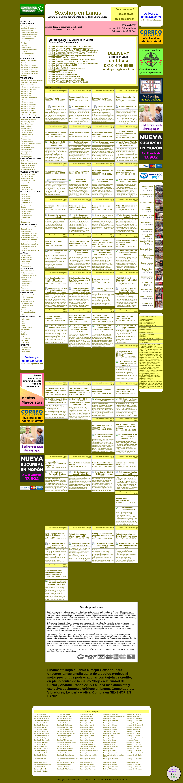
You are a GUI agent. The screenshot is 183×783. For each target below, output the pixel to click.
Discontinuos (25, 349)
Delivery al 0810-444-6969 (32, 359)
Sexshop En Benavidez (87, 725)
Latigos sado (25, 183)
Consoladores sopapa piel (29, 73)
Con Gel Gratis (26, 347)
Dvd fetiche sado (26, 203)
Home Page (49, 88)
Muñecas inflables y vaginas (30, 250)
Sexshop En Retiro (40, 767)
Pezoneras (24, 288)
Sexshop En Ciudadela (133, 733)
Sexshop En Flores (86, 742)
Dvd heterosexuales (27, 209)
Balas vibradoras (26, 229)
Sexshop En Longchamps (65, 755)
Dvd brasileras (26, 198)
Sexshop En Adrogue (87, 718)
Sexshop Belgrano (55, 46)
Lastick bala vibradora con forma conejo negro (126, 171)
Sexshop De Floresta (133, 716)
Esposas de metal (52, 98)
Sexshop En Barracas (110, 723)
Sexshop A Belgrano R (87, 744)
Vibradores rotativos (27, 110)
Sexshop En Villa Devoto (88, 769)
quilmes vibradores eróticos (89, 751)
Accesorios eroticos (27, 271)
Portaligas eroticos (27, 141)
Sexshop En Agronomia (134, 718)
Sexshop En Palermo (110, 762)
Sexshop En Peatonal (110, 764)
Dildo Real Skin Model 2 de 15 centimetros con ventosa (103, 464)
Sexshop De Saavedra (110, 714)
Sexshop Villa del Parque (57, 54)
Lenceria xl (24, 137)
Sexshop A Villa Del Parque (65, 733)
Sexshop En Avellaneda (134, 721)
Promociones (25, 352)
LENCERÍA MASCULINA (147, 325)
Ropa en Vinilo (25, 145)
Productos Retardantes (28, 312)
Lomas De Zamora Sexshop (135, 753)
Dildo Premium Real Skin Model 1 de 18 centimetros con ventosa (55, 535)
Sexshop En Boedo (109, 727)
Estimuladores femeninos (29, 240)
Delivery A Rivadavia (110, 769)
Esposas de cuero (27, 178)
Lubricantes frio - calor (28, 36)
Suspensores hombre (28, 169)
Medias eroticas (26, 139)
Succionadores (26, 231)
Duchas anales (26, 255)
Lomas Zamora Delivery (42, 753)
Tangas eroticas (26, 149)
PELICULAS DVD (145, 330)
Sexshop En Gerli (62, 744)
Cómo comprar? (124, 9)
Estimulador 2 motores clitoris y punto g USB (77, 535)
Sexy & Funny (25, 338)
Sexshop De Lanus (86, 714)
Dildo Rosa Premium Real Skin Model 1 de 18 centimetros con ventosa (55, 280)
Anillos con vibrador (27, 85)
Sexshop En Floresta (133, 742)
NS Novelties (25, 330)
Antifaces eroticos (27, 273)
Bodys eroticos (26, 126)
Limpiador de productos (28, 28)
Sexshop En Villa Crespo (65, 769)
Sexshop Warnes (54, 76)
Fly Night (24, 43)
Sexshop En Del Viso (110, 738)
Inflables (24, 308)
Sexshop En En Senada (41, 740)
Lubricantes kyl (26, 41)
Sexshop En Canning (41, 731)
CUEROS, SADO (145, 327)
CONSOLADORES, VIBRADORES (146, 320)
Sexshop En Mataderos (88, 759)
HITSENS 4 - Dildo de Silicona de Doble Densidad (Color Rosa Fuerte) (79, 317)
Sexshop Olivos (54, 73)
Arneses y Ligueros (27, 122)
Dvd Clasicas (25, 218)
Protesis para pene (27, 310)
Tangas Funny (26, 154)
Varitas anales (25, 264)
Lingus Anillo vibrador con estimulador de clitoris (79, 242)
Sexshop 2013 (108, 748)
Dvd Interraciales (26, 211)
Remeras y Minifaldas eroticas (31, 143)
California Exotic (26, 327)
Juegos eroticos (26, 281)
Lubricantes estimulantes (29, 34)
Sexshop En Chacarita (41, 733)
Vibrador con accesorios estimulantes (101, 391)
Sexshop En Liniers (40, 755)
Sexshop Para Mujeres (146, 283)
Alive (22, 321)
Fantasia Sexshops (40, 762)
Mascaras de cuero (27, 189)
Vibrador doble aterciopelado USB (123, 499)
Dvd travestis (25, 222)
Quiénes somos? (125, 19)
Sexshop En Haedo (63, 746)
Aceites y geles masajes (29, 26)
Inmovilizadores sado (28, 181)
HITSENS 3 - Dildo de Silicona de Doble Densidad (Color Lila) (126, 280)
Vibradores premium (27, 102)
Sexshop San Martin (56, 74)
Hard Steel (24, 340)
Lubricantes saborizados (29, 49)
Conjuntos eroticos (27, 130)
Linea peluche (25, 187)
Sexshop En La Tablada (64, 751)
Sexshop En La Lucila (87, 748)
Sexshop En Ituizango (110, 746)
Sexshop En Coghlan (87, 736)
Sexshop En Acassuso (41, 718)
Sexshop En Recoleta (133, 764)
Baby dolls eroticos (27, 124)
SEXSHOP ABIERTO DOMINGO (150, 338)
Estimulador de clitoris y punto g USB (125, 464)
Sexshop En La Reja (40, 751)
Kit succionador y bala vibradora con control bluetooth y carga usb (53, 572)
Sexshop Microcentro (56, 52)
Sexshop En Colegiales (41, 738)
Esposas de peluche (100, 98)
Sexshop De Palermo (64, 714)
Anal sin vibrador (26, 259)
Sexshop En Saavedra (87, 767)
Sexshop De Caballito (41, 723)
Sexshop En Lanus (86, 753)
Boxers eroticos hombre (29, 163)
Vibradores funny (26, 91)
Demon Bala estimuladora (79, 171)
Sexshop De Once (40, 714)
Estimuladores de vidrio (28, 235)
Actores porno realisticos (29, 60)
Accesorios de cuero (28, 174)
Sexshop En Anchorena (111, 721)
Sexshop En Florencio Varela (66, 742)
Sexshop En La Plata (133, 748)
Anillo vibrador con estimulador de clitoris (77, 207)
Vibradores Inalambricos (29, 97)
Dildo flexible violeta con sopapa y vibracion (125, 391)
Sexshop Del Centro (86, 716)
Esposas (24, 279)
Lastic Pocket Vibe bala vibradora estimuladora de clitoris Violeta (126, 134)
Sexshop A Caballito (109, 742)
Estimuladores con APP (28, 227)
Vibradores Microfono (28, 108)
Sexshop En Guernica (133, 744)
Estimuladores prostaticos (29, 244)
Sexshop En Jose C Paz (42, 748)
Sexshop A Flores (132, 740)
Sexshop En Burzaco (87, 729)
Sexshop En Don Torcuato (135, 738)
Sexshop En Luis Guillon (134, 755)
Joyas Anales (25, 261)
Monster (24, 76)
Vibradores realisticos (28, 106)
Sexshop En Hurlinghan (88, 746)
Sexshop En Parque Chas (42, 764)
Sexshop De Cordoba (87, 721)
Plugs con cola (26, 266)
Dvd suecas (25, 220)
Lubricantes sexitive (27, 54)
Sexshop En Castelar (133, 731)
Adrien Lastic (25, 319)
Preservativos (25, 283)
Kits (22, 314)
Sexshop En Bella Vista (64, 725)
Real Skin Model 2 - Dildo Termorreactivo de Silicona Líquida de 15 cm (55, 391)
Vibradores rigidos (27, 100)
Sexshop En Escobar (87, 740)
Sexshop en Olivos (86, 762)
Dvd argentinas (26, 196)
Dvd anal (24, 194)
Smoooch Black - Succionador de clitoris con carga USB (55, 464)
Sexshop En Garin (40, 744)
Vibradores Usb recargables (30, 115)
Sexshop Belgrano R (133, 729)
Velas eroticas (25, 286)
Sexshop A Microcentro (64, 740)
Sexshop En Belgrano (41, 725)
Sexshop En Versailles (110, 767)
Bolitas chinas (25, 299)
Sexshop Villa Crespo (56, 61)
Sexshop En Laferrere (133, 751)
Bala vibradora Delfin (53, 171)
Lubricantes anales (27, 30)
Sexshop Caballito (55, 56)
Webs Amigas (91, 712)
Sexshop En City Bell (87, 733)
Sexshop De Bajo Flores (65, 727)
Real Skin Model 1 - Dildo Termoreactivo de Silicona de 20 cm (126, 426)
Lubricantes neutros (27, 39)
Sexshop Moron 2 (146, 296)
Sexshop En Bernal (86, 727)
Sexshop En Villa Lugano (134, 769)
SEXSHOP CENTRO (146, 332)
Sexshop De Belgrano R (134, 723)
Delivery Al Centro (63, 767)
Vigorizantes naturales (28, 290)
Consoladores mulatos (28, 65)
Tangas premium (26, 152)
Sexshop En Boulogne (133, 727)
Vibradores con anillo (28, 295)
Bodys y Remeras (27, 161)
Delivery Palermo (132, 762)
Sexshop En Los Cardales (88, 755)
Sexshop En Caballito (110, 729)
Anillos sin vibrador (27, 297)
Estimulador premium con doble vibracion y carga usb (126, 535)
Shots (23, 336)
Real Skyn (24, 45)
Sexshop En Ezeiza (109, 740)
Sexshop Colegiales (56, 78)
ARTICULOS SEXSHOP (147, 317)
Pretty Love (25, 332)
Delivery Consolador (87, 764)
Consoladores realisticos (29, 69)
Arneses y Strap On (27, 301)
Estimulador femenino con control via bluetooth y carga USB (103, 535)
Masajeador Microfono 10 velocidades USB (102, 426)
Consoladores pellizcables (29, 67)
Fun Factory (25, 342)
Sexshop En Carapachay (65, 731)
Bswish (23, 325)
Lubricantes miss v (27, 47)
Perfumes (24, 51)
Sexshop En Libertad (110, 753)
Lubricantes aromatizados (29, 32)
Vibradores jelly (26, 93)
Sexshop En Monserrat (110, 759)
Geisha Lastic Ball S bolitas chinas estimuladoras (55, 134)
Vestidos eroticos (26, 156)
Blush (23, 323)
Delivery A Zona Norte (41, 769)
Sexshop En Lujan (40, 759)
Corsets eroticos (26, 132)
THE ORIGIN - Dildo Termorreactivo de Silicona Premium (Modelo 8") (102, 317)
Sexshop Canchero (40, 729)
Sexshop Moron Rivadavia (58, 69)
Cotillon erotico (26, 277)
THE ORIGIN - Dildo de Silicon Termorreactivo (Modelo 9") (124, 353)
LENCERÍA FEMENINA (147, 323)
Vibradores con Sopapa (28, 112)
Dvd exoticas (25, 200)
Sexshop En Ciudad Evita (111, 733)
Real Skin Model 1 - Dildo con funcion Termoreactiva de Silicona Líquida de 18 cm (79, 391)
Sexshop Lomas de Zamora (58, 63)
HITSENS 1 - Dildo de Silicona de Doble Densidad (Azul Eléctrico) (102, 242)
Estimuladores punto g (28, 246)
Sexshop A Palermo (86, 738)
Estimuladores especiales (29, 237)
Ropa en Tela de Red (28, 147)
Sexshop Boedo (54, 58)
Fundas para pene (27, 305)
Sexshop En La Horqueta (65, 748)
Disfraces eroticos (27, 134)
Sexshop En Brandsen (64, 729)
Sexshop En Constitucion (65, 738)
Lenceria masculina (27, 167)
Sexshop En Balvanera (64, 723)
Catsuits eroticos (26, 128)
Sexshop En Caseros (110, 731)
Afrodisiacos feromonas (29, 275)
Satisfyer (24, 334)
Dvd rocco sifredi (26, 215)
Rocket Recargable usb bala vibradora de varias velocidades (126, 242)
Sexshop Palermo (55, 48)
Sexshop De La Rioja (64, 716)
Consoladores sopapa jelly (29, 71)
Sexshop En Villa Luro (41, 771)
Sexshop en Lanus (78, 13)
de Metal (24, 248)
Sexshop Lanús (54, 71)
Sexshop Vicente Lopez (57, 80)
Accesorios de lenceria (28, 119)
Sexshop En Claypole (64, 736)
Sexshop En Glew (109, 744)
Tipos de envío (124, 14)
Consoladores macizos (28, 63)
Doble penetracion (27, 303)
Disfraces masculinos (28, 165)
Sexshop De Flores (109, 718)
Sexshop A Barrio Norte (134, 746)
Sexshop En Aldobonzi (41, 721)
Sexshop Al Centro (86, 731)
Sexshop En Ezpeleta (41, 742)
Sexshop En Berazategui (134, 725)
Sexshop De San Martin (134, 714)
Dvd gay (24, 207)
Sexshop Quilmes (55, 65)
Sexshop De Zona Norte (42, 716)
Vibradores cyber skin (28, 89)
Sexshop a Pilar (108, 736)
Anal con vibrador (27, 257)
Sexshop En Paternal (64, 764)
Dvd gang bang (26, 205)
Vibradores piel (26, 95)
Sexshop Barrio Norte (56, 50)
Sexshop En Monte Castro (65, 762)
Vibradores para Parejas (29, 82)
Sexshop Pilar (53, 82)
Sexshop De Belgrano (110, 725)
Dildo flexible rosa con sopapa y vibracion (124, 317)
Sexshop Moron (54, 67)
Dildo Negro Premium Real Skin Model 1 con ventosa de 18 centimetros (80, 280)
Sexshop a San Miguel (41, 736)
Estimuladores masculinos (29, 242)
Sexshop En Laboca (109, 751)
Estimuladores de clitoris (29, 233)
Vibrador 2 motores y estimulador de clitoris (53, 317)
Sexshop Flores (54, 59)
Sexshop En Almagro (64, 721)
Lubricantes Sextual (27, 56)
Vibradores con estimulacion (30, 87)
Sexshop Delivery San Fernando (113, 716)
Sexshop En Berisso (40, 727)
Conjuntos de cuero (27, 176)
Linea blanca (25, 185)
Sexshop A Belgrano (40, 746)
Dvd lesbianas (25, 213)
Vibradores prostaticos (28, 104)
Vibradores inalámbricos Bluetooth (32, 80)
